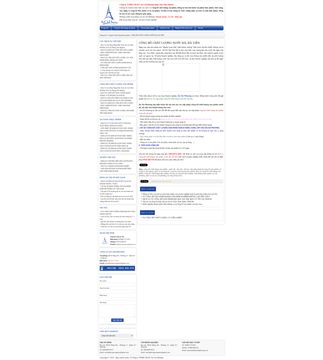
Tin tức (200, 28)
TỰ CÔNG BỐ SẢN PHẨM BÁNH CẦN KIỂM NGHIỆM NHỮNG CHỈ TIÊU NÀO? (176, 197)
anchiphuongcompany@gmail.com (117, 263)
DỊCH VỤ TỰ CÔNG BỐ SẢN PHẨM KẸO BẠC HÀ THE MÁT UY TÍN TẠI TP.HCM (177, 199)
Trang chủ (104, 28)
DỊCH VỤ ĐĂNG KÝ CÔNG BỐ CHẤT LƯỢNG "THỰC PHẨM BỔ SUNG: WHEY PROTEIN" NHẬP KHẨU (116, 52)
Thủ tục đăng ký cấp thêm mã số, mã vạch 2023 (117, 196)
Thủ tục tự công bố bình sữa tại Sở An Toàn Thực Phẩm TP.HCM (168, 202)
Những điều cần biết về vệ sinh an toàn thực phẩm (118, 224)
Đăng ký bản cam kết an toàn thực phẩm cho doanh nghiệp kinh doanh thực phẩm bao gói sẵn (180, 194)
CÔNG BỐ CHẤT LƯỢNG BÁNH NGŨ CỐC (116, 68)
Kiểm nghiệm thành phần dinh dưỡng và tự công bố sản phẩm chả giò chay (172, 204)
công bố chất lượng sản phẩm (155, 169)
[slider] (156, 181)
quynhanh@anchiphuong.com (197, 350)
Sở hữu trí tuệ (165, 28)
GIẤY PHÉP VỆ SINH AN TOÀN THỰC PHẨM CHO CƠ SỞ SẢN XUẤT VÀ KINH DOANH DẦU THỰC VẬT (116, 130)
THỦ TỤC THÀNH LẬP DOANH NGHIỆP (115, 166)
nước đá (172, 169)
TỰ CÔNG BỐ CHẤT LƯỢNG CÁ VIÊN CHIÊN (162, 218)
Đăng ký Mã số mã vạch (183, 28)
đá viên (180, 169)
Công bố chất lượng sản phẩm (124, 28)
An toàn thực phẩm (147, 28)
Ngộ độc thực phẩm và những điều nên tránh (116, 222)
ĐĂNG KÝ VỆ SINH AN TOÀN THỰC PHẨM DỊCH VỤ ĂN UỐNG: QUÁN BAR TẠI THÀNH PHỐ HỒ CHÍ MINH (116, 138)
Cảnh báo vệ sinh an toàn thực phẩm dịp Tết (116, 227)
